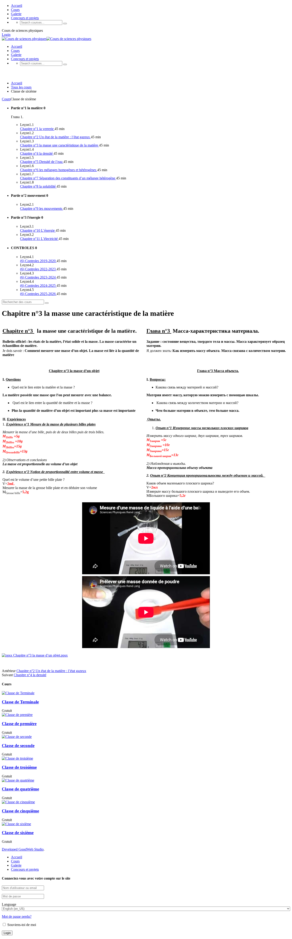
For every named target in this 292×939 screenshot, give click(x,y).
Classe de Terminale (20, 702)
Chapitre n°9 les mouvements (41, 208)
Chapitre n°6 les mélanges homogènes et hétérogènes (58, 170)
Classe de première (19, 723)
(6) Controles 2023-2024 (38, 277)
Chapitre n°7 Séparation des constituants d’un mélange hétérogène (68, 178)
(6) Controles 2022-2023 (38, 269)
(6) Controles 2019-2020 (38, 261)
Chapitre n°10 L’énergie (38, 230)
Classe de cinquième (20, 811)
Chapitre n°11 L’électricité (39, 239)
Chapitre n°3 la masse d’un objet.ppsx (40, 655)
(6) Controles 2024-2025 (38, 285)
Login (6, 35)
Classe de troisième (19, 767)
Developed (10, 849)
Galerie (16, 14)
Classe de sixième (18, 832)
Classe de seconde (18, 745)
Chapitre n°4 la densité (37, 153)
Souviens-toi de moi (21, 925)
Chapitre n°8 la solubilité (38, 186)
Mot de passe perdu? (16, 916)
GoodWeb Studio (31, 849)
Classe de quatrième (20, 789)
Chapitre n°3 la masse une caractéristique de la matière (59, 145)
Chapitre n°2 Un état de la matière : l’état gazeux (55, 137)
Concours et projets (25, 18)
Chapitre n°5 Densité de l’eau (41, 162)
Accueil (16, 6)
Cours (15, 10)
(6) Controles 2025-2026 (38, 294)
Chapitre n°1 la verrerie (37, 129)
